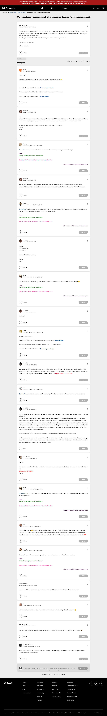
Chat (53, 8)
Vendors (39, 700)
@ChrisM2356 (23, 493)
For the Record (26, 693)
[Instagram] (91, 683)
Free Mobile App (56, 693)
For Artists (40, 685)
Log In (98, 8)
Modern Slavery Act (62, 712)
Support (54, 685)
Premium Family (71, 693)
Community (11, 8)
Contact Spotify (56, 696)
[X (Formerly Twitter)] (96, 683)
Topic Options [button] (21, 58)
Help (42, 8)
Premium (26, 46)
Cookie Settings (35, 712)
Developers (40, 689)
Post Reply (83, 668)
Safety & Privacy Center (14, 712)
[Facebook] (101, 683)
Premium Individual (72, 685)
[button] (87, 26)
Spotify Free (70, 700)
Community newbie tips (47, 88)
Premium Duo (71, 689)
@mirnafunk (22, 150)
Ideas (64, 8)
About (24, 685)
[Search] (93, 8)
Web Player (55, 689)
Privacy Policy (25, 712)
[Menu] (103, 8)
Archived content (22, 12)
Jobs (23, 689)
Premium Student (72, 696)
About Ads (44, 712)
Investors (39, 696)
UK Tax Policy (72, 712)
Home (11, 12)
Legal (5, 712)
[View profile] (20, 70)
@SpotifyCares (44, 96)
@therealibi (22, 394)
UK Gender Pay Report (83, 712)
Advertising (40, 693)
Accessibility (52, 712)
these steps (63, 3)
